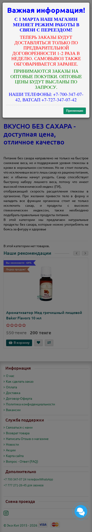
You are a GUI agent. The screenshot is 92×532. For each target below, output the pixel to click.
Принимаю (74, 110)
